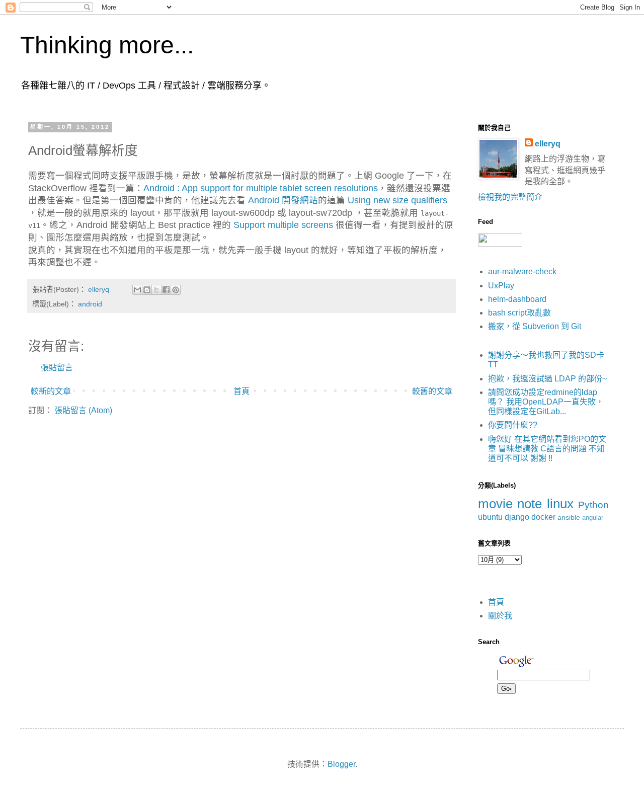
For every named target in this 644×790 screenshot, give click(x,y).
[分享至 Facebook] (166, 290)
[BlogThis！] (147, 290)
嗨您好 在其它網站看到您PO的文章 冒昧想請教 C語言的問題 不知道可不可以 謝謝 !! (547, 448)
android (90, 304)
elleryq (547, 143)
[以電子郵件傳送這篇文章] (137, 290)
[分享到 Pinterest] (176, 290)
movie (495, 504)
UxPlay (501, 285)
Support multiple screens (283, 225)
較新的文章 (51, 391)
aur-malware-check (522, 271)
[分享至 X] (156, 290)
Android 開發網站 (283, 200)
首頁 (241, 391)
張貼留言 (57, 367)
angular (592, 517)
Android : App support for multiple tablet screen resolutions (260, 188)
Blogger (341, 764)
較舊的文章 (432, 391)
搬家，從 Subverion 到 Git (534, 326)
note (529, 504)
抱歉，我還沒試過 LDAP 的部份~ (547, 378)
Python (593, 505)
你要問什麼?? (512, 425)
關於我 (500, 615)
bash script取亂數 (519, 312)
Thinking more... (107, 45)
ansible (568, 517)
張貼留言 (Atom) (83, 410)
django (517, 517)
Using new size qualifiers (396, 200)
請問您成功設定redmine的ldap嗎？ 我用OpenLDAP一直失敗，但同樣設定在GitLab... (546, 402)
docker (543, 517)
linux (560, 504)
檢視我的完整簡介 (510, 197)
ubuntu (490, 517)
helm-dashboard (517, 299)
